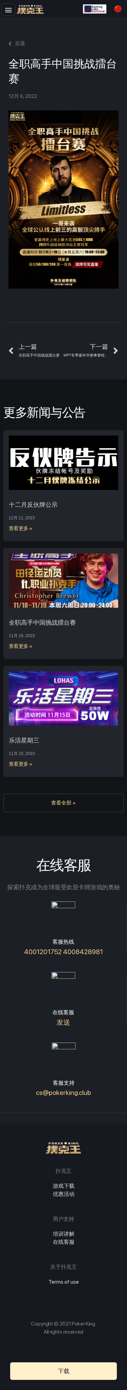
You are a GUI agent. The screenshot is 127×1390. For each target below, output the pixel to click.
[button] (8, 9)
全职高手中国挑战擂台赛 (42, 622)
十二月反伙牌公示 (33, 504)
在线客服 (64, 1242)
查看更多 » (21, 528)
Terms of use (63, 1282)
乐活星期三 (24, 740)
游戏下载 (64, 1186)
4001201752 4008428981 (63, 952)
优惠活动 (64, 1194)
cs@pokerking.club (63, 1093)
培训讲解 (64, 1234)
